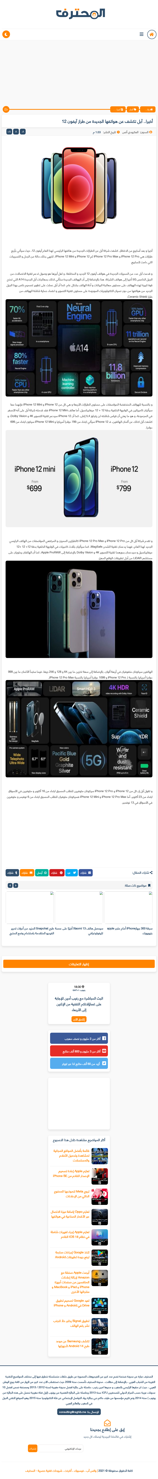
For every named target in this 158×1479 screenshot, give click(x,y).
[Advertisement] (79, 70)
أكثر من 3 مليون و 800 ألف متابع (81, 1051)
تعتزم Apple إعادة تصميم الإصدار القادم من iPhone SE (71, 1173)
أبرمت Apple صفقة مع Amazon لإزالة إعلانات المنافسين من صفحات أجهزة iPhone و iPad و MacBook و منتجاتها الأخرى (70, 1282)
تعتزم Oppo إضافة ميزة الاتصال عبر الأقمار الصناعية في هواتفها (70, 1213)
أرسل (39, 872)
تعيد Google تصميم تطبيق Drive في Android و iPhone (71, 1302)
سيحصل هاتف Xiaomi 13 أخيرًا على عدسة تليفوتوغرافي (79, 930)
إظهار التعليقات (79, 963)
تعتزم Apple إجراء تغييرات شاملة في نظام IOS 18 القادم (70, 1234)
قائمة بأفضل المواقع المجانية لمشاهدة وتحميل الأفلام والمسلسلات (71, 1155)
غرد (69, 872)
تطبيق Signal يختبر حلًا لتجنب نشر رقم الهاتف (71, 1323)
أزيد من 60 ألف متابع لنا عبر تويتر (81, 1063)
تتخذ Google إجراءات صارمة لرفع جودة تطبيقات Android (72, 1254)
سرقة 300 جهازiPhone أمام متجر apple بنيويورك (129, 930)
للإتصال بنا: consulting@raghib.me (79, 1412)
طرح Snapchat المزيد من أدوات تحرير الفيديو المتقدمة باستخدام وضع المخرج (32, 930)
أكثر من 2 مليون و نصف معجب (82, 1038)
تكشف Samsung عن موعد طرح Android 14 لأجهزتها (72, 1343)
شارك (84, 872)
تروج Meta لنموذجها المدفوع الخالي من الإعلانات (71, 1193)
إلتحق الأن (79, 1019)
